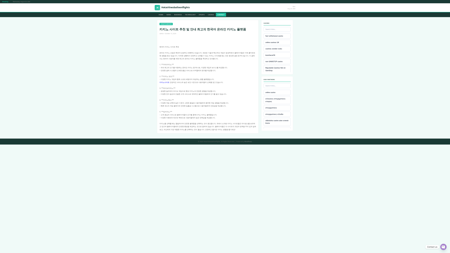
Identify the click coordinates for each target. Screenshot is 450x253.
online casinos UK (272, 42)
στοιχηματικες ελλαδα (274, 114)
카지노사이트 (164, 82)
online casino (270, 92)
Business (178, 15)
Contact (221, 15)
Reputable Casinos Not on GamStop (275, 69)
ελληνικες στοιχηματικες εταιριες (275, 100)
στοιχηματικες (271, 108)
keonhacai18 (270, 55)
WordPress (248, 142)
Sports (202, 15)
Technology (190, 15)
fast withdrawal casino (274, 36)
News (169, 15)
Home (161, 15)
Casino (211, 15)
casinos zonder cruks (273, 49)
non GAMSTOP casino (274, 61)
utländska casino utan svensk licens (277, 121)
